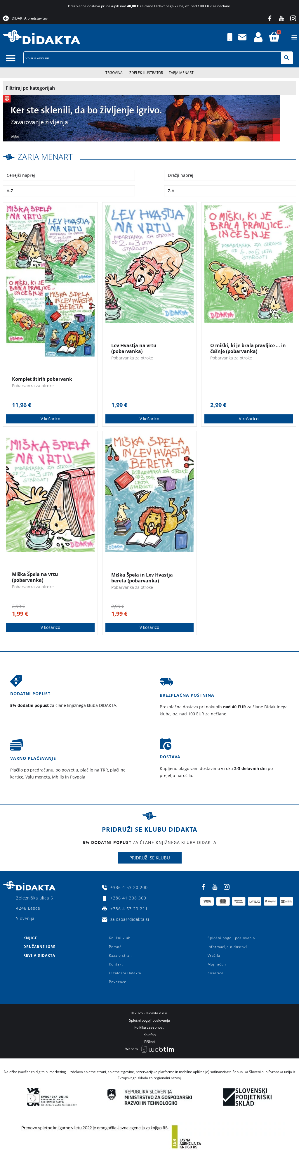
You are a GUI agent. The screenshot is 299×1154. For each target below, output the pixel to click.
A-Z (10, 190)
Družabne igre (39, 946)
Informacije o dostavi (227, 946)
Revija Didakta (39, 955)
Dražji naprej (180, 175)
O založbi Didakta (125, 972)
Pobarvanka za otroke (33, 385)
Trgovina (114, 72)
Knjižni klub (120, 937)
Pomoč (115, 946)
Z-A (171, 190)
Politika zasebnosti (149, 1027)
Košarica (215, 972)
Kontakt (116, 964)
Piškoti (149, 1041)
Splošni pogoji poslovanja (231, 937)
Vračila (214, 955)
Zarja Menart (45, 156)
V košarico (50, 418)
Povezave (117, 981)
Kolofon (149, 1034)
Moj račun (217, 964)
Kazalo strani (121, 955)
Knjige (30, 937)
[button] (294, 37)
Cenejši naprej (21, 175)
